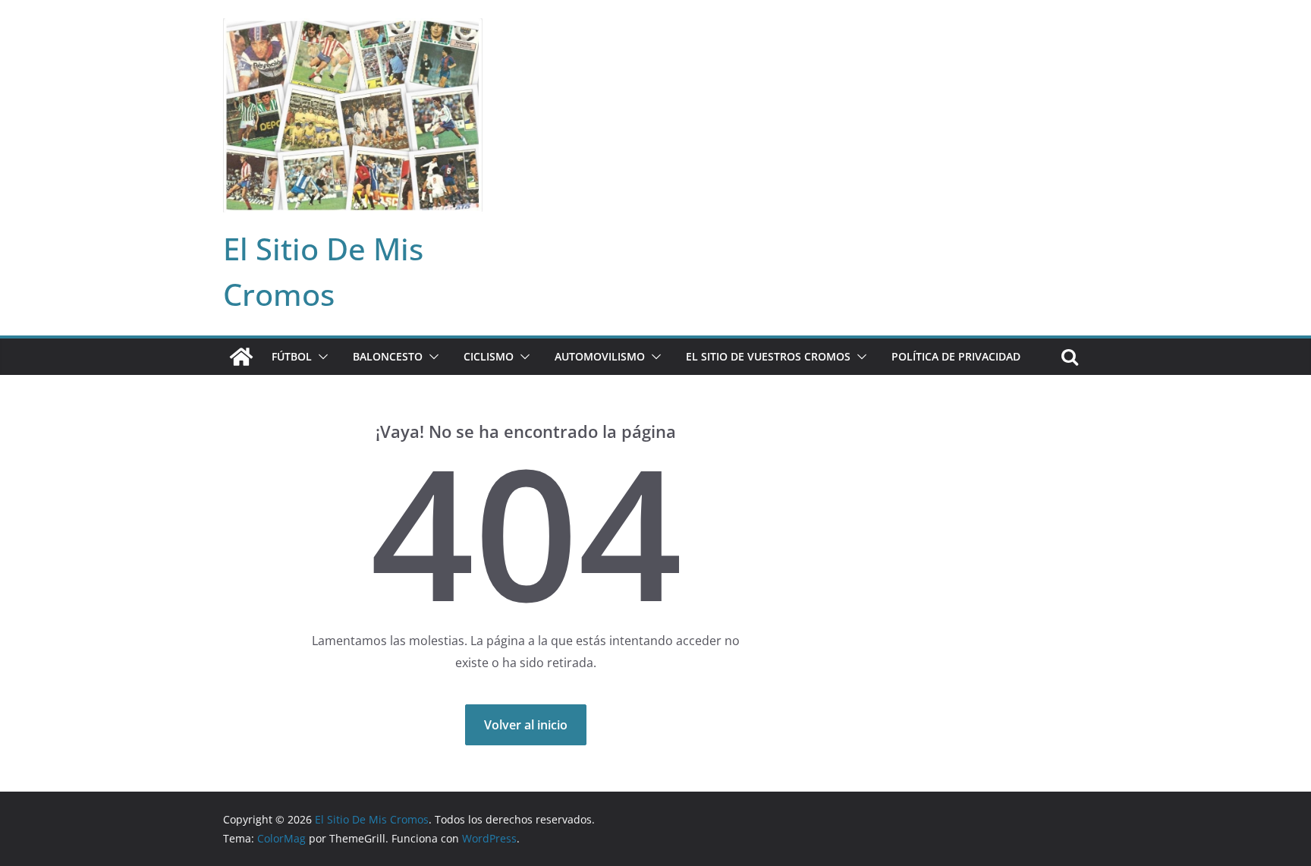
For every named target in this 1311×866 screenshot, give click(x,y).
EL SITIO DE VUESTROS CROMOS (768, 356)
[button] (320, 356)
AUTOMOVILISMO (600, 356)
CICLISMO (489, 356)
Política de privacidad (955, 356)
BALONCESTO (388, 356)
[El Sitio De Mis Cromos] (241, 357)
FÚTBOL (292, 356)
